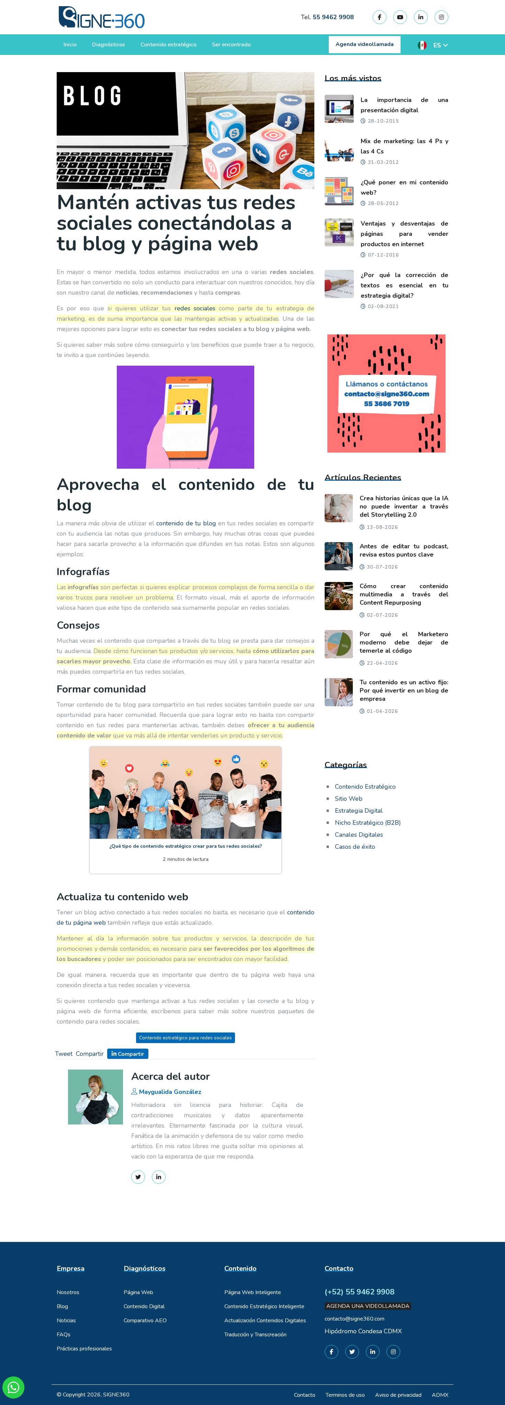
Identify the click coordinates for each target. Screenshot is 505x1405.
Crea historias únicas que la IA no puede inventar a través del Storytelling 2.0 (404, 506)
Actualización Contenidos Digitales (265, 1320)
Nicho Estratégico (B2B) (368, 823)
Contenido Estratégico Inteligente (264, 1306)
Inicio (70, 44)
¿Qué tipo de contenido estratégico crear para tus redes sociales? (185, 846)
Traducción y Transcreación (255, 1334)
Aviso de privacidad (398, 1395)
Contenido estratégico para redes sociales (185, 1038)
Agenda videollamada (365, 44)
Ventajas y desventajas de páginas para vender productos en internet (404, 233)
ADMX (440, 1395)
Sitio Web (348, 799)
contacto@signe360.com (354, 1319)
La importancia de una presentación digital (404, 105)
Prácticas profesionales (84, 1348)
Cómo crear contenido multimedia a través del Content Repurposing (404, 594)
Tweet (63, 1054)
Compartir (90, 1054)
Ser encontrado (231, 44)
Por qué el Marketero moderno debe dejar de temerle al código (404, 642)
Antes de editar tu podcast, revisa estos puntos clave (404, 550)
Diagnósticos (108, 44)
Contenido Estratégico (365, 787)
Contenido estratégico (169, 44)
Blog (62, 1306)
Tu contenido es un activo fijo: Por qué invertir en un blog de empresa (404, 690)
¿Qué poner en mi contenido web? (404, 187)
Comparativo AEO (145, 1320)
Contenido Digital (144, 1306)
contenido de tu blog (186, 523)
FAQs (63, 1334)
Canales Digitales (359, 835)
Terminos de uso (345, 1395)
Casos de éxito (355, 847)
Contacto (304, 1395)
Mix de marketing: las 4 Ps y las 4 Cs (404, 146)
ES (437, 45)
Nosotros (68, 1292)
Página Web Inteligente (252, 1292)
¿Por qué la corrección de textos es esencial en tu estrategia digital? (404, 285)
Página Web (138, 1292)
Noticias (66, 1320)
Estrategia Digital (359, 811)
